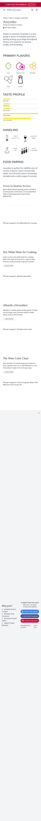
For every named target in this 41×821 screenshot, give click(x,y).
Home (5, 18)
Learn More (32, 4)
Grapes (17, 18)
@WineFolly (7, 196)
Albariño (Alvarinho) (15, 305)
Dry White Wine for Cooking (19, 252)
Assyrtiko (24, 18)
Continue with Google (31, 611)
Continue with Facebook (30, 616)
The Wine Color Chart (15, 358)
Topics (11, 18)
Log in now (36, 626)
